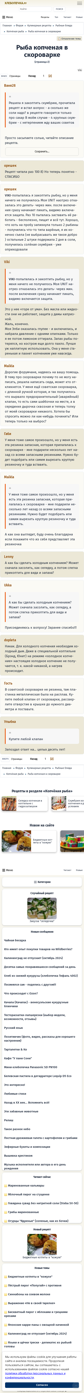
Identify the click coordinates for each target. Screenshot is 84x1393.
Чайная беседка (15, 940)
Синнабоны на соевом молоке (28, 1294)
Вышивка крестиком (18, 1155)
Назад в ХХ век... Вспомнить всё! (26, 1102)
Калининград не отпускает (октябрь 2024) (33, 958)
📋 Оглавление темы (69, 38)
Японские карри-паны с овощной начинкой (38, 1325)
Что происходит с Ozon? (21, 993)
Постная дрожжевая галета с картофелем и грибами (40, 1138)
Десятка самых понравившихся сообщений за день (40, 967)
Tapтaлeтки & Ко (15, 1049)
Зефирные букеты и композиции (27, 1147)
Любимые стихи (15, 1093)
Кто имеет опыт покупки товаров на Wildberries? (38, 949)
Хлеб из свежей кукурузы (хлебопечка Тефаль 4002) (41, 975)
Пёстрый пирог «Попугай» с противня (34, 1285)
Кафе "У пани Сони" (18, 1058)
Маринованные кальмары (25, 1185)
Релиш (8, 1120)
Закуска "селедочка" (42, 921)
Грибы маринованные (23, 1212)
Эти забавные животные (21, 1111)
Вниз (4, 76)
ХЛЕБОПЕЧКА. (16, 3)
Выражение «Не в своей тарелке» (31, 1303)
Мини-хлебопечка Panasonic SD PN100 (30, 1067)
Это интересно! (14, 1085)
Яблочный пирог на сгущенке (28, 1194)
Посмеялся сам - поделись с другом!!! (30, 984)
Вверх (5, 759)
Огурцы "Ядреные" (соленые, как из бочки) (37, 1221)
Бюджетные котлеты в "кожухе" (42, 1257)
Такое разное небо (17, 1129)
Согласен (42, 1385)
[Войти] (34, 3)
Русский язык (13, 1028)
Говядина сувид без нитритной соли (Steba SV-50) (42, 1203)
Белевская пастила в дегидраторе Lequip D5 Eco (37, 1076)
